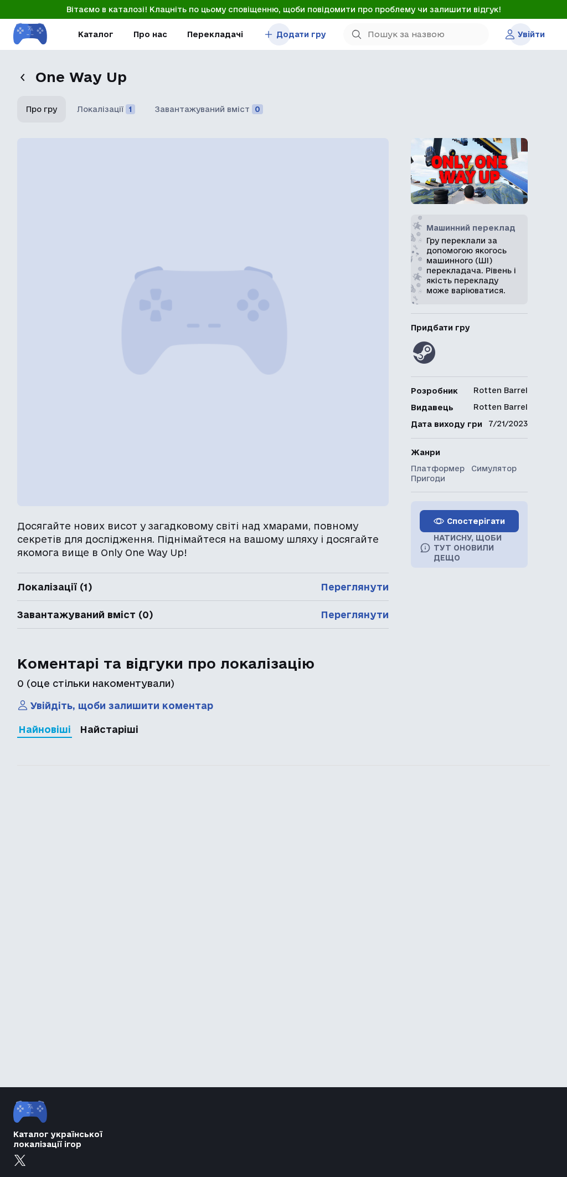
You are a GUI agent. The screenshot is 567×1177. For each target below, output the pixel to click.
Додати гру (301, 34)
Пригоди (428, 478)
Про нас (150, 34)
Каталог (96, 34)
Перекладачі (215, 34)
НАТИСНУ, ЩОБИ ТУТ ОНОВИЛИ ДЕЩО (468, 547)
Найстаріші (109, 729)
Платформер (438, 468)
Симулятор (494, 468)
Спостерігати (476, 521)
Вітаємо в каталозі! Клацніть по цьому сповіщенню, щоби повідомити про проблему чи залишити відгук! (283, 9)
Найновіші (44, 729)
